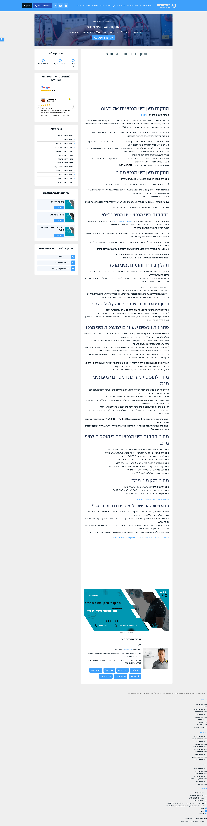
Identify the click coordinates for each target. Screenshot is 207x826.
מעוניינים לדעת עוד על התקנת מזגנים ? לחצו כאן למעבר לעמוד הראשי (141, 537)
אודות (79, 5)
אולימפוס (144, 114)
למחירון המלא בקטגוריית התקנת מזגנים (153, 499)
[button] (55, 5)
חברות (123, 5)
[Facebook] (66, 5)
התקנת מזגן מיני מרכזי (99, 21)
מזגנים (46, 192)
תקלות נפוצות (99, 5)
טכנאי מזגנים (147, 5)
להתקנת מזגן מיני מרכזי (123, 221)
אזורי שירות (134, 5)
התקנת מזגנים (111, 5)
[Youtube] (60, 5)
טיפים (87, 5)
